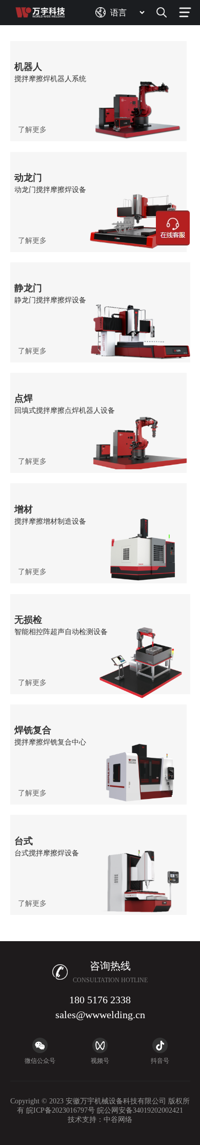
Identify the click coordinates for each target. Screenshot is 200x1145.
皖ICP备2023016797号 (60, 1110)
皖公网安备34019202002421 (140, 1110)
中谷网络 (118, 1119)
